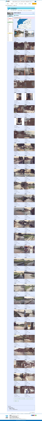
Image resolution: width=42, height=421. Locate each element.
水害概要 (14, 5)
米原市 (8, 20)
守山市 (8, 36)
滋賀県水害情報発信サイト (10, 5)
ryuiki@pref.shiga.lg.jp (15, 409)
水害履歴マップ (21, 10)
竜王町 (8, 27)
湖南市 (8, 40)
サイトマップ (18, 413)
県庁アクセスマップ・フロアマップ (16, 415)
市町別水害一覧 (30, 10)
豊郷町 (8, 29)
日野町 (8, 26)
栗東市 (8, 37)
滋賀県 (6, 5)
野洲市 (8, 39)
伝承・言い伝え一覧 (26, 10)
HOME (18, 10)
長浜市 (8, 19)
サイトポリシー (22, 413)
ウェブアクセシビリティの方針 (27, 413)
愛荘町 (8, 28)
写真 (16, 5)
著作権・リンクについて (14, 413)
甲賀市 (8, 38)
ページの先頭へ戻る (32, 412)
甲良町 (8, 30)
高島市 (8, 17)
